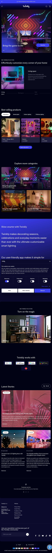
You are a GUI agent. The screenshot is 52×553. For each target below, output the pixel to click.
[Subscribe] (27, 534)
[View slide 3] (27, 492)
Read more (4, 423)
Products (31, 432)
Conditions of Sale (18, 510)
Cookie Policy (17, 508)
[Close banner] (49, 261)
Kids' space (36, 93)
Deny (9, 290)
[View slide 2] (25, 492)
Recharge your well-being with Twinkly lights (17, 413)
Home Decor (6, 392)
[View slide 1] (23, 492)
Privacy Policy (17, 506)
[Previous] (1, 1)
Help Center (36, 1)
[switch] (20, 281)
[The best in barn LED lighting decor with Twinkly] (13, 439)
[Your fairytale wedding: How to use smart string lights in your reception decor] (39, 439)
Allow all (42, 290)
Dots (43, 139)
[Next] (50, 1)
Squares (24, 139)
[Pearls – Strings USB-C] (10, 127)
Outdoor (5, 432)
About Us (4, 507)
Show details (45, 286)
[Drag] (26, 329)
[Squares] (30, 127)
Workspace (21, 94)
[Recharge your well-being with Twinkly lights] (26, 408)
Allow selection (26, 290)
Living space (3, 93)
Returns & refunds (18, 515)
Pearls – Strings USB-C (8, 139)
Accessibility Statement (17, 518)
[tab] (5, 114)
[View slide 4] (28, 492)
